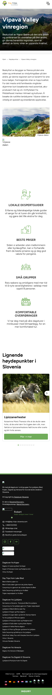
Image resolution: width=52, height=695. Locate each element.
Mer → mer (26, 436)
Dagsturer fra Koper (10, 562)
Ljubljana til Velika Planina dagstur (13, 626)
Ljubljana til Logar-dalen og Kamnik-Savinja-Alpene (19, 615)
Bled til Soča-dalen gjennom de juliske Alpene (17, 584)
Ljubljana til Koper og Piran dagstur (13, 612)
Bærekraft (23, 676)
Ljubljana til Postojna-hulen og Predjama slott (17, 621)
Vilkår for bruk (9, 674)
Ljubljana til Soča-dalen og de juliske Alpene (16, 623)
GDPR (18, 674)
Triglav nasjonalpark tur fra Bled (12, 593)
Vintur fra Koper (7, 572)
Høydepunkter (13, 59)
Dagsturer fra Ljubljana (12, 599)
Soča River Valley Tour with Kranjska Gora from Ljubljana (20, 635)
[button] (18, 445)
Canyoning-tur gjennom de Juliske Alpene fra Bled (19, 587)
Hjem (4, 59)
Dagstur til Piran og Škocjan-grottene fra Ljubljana (18, 629)
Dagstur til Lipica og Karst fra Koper (14, 566)
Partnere (15, 676)
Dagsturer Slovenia (21, 497)
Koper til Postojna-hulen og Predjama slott (16, 569)
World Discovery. (23, 504)
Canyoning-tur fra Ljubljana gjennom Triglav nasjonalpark (21, 606)
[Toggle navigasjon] (48, 3)
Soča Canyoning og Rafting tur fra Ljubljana (16, 632)
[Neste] (47, 393)
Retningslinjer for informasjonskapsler (34, 674)
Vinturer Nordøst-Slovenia (11, 641)
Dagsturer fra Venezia (11, 647)
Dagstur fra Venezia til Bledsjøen (13, 651)
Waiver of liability (34, 676)
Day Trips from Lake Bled (13, 578)
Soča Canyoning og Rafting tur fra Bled (15, 590)
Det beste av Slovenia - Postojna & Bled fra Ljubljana (19, 603)
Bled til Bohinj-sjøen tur (10, 582)
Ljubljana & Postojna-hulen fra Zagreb (14, 660)
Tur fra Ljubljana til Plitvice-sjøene (13, 618)
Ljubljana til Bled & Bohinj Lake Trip (13, 609)
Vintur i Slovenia (7, 638)
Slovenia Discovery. (16, 502)
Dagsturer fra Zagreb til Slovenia (16, 657)
